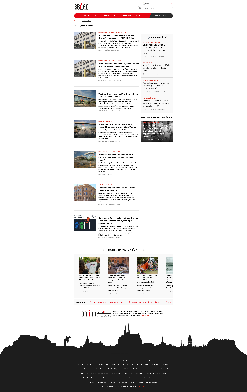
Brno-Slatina (150, 373)
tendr (115, 215)
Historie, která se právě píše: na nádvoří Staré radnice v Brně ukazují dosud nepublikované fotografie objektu (156, 130)
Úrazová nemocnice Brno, (107, 32)
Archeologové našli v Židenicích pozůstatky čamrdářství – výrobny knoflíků (156, 85)
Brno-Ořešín (164, 369)
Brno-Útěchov (133, 377)
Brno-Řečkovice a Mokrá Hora (100, 373)
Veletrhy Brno (116, 91)
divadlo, (146, 62)
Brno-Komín (166, 364)
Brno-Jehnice (102, 377)
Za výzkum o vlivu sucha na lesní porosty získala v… (144, 302)
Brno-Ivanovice (161, 373)
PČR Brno (152, 98)
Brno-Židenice (160, 377)
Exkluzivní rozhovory (131, 15)
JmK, (100, 184)
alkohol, (146, 98)
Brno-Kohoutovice (142, 364)
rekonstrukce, (148, 42)
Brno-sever (128, 373)
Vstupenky (124, 360)
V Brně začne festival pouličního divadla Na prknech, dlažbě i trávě (156, 68)
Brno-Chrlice (139, 373)
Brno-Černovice (116, 373)
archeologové (154, 80)
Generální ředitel (107, 121)
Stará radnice (154, 122)
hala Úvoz (157, 42)
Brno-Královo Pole (146, 377)
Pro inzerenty (123, 382)
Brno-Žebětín (155, 364)
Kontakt (92, 382)
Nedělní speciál (160, 15)
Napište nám (145, 315)
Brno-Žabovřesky (128, 364)
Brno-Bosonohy (153, 369)
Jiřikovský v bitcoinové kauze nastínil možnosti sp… (106, 302)
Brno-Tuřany (113, 377)
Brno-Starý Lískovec (89, 377)
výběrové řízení (121, 32)
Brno (150, 62)
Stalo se (76, 21)
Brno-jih (123, 377)
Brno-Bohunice (125, 369)
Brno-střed (80, 364)
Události (84, 15)
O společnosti (102, 382)
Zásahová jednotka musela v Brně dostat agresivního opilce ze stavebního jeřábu (156, 103)
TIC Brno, (146, 122)
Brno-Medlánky (112, 369)
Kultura (105, 15)
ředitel (118, 60)
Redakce (112, 382)
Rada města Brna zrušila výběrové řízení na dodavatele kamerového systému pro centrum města (118, 221)
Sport (116, 15)
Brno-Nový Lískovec (139, 369)
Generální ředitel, (104, 91)
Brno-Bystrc (84, 373)
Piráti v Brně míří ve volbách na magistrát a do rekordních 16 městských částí (89, 278)
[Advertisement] (157, 173)
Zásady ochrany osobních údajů (148, 382)
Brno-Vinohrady (103, 364)
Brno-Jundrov (91, 364)
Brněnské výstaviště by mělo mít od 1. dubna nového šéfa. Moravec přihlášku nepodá (116, 157)
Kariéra (133, 382)
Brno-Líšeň (82, 369)
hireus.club (142, 386)
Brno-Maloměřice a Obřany (96, 369)
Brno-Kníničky (116, 364)
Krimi (96, 15)
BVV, (99, 121)
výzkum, (146, 80)
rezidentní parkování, (105, 215)
